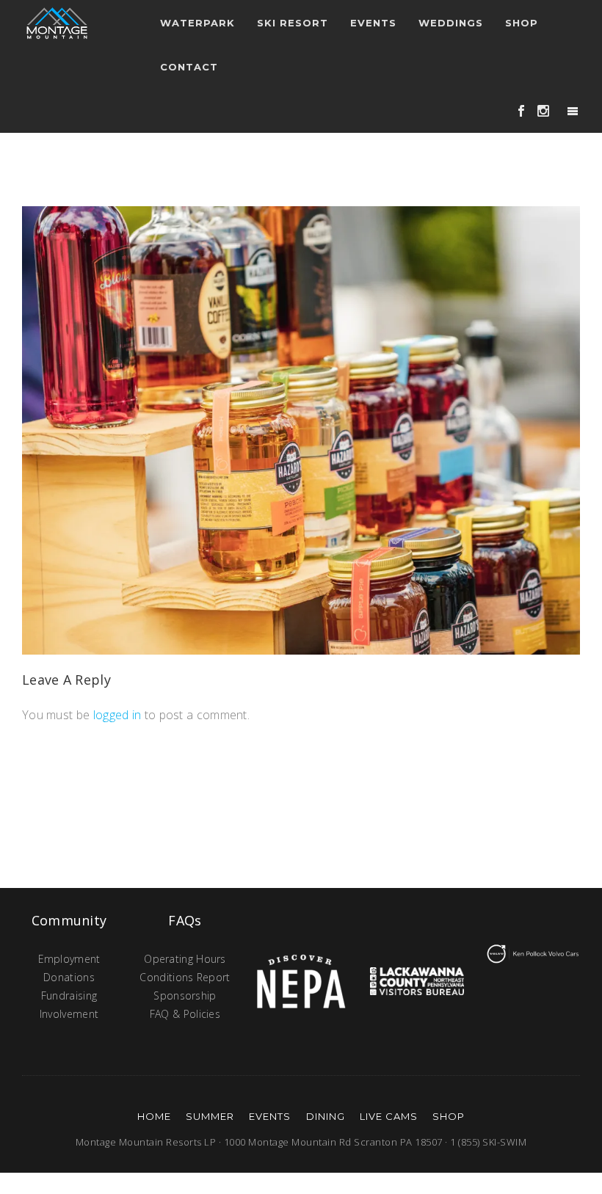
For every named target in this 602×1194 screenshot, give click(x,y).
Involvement (69, 1014)
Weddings (450, 23)
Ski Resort (292, 23)
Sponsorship (184, 995)
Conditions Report (184, 977)
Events (270, 1116)
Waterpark (197, 23)
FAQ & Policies (185, 1014)
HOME (154, 1116)
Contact (189, 67)
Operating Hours (185, 959)
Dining (325, 1116)
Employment (69, 959)
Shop (521, 23)
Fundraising (69, 995)
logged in (117, 715)
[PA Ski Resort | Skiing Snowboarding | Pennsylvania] (57, 22)
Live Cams (389, 1116)
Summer (210, 1116)
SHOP (448, 1116)
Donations (69, 977)
